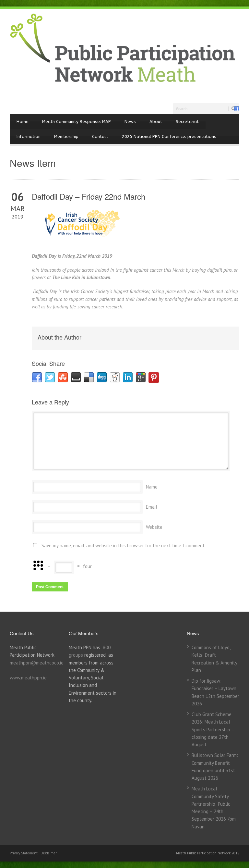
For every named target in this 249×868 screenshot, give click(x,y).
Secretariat (187, 121)
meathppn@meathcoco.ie (37, 663)
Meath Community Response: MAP (76, 121)
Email (151, 507)
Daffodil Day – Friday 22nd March (88, 196)
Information (29, 136)
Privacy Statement (24, 853)
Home (23, 121)
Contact (100, 136)
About (155, 121)
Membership (66, 136)
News (130, 121)
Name (152, 487)
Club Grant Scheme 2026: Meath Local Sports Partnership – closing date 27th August (213, 729)
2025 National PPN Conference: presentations (169, 136)
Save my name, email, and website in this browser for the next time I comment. (124, 545)
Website (154, 527)
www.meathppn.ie (28, 678)
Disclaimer (49, 853)
